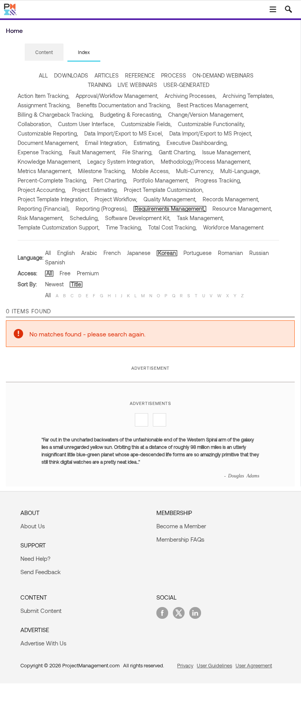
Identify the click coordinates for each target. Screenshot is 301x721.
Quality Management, (169, 199)
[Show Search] (288, 9)
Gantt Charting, (177, 152)
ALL (43, 75)
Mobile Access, (151, 171)
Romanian (230, 252)
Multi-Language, (240, 171)
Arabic (89, 252)
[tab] (44, 52)
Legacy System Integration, (120, 161)
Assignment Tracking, (44, 105)
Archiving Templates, (248, 95)
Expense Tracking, (40, 152)
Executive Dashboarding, (197, 142)
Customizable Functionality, (211, 124)
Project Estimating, (95, 189)
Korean (167, 252)
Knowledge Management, (49, 161)
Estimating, (147, 142)
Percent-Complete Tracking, (52, 180)
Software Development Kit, (137, 218)
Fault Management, (92, 152)
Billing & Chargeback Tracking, (56, 114)
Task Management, (200, 218)
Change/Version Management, (206, 114)
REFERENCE (140, 75)
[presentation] (44, 52)
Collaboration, (35, 124)
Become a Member (181, 525)
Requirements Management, (170, 208)
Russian (259, 252)
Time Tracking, (124, 227)
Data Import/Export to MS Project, (210, 133)
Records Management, (231, 199)
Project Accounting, (42, 189)
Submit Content (41, 610)
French (112, 252)
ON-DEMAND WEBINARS (223, 75)
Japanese (138, 252)
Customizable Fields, (146, 124)
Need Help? (35, 558)
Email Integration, (106, 142)
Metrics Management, (45, 171)
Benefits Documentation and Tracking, (124, 105)
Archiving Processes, (190, 95)
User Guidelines (214, 665)
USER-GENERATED (186, 84)
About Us (32, 525)
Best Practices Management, (212, 105)
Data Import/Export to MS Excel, (123, 133)
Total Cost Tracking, (172, 227)
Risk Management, (40, 218)
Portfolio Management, (161, 180)
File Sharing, (137, 152)
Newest (54, 284)
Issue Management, (226, 152)
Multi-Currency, (195, 171)
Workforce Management (233, 227)
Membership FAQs (180, 539)
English (66, 252)
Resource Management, (242, 208)
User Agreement (254, 665)
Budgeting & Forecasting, (131, 114)
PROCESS (173, 75)
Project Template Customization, (163, 189)
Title (76, 284)
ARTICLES (106, 75)
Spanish (55, 262)
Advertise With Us (43, 643)
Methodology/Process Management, (206, 161)
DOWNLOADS (71, 75)
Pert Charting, (110, 180)
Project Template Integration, (53, 199)
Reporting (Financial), (43, 208)
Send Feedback (40, 571)
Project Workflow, (115, 199)
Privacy (185, 665)
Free (65, 273)
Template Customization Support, (59, 227)
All (48, 252)
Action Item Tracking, (43, 95)
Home (14, 30)
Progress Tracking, (218, 180)
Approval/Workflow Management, (117, 95)
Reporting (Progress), (101, 208)
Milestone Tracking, (102, 171)
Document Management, (48, 142)
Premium (88, 273)
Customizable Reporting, (48, 133)
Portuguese (197, 252)
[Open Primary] (273, 9)
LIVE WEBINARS (137, 84)
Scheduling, (84, 218)
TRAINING (99, 84)
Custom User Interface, (86, 124)
